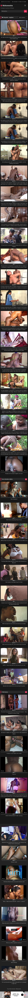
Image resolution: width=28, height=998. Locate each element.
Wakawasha (7, 5)
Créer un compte (22, 1)
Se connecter (14, 1)
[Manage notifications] (25, 995)
